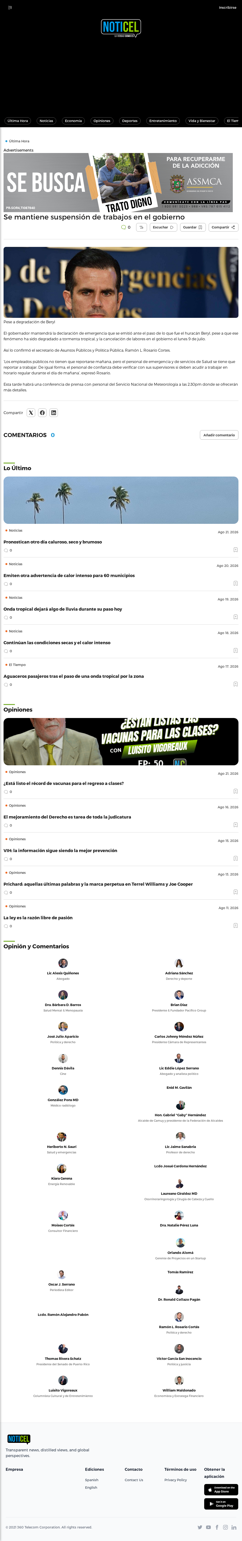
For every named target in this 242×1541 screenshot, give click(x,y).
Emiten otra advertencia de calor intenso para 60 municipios (69, 575)
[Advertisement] (121, 75)
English (91, 1487)
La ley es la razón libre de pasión (38, 917)
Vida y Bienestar (202, 121)
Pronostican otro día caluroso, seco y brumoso (53, 541)
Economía (73, 121)
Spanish (91, 1480)
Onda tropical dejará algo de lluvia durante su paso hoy (63, 608)
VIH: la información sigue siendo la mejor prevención (60, 850)
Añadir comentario (219, 435)
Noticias (46, 121)
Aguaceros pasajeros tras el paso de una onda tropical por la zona (74, 676)
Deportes (130, 121)
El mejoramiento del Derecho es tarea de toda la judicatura (67, 816)
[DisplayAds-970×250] (121, 182)
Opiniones (102, 121)
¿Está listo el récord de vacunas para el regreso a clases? (64, 783)
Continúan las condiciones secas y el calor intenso (57, 642)
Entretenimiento (163, 121)
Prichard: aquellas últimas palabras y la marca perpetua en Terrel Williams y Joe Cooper (98, 883)
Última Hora (18, 121)
